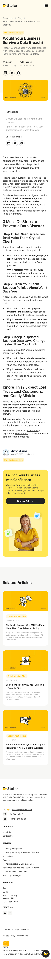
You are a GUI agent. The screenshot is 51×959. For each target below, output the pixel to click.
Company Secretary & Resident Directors (21, 852)
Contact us (32, 430)
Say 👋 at (17, 809)
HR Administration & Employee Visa (18, 864)
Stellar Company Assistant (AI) (10, 896)
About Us (7, 832)
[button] (45, 5)
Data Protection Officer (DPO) (16, 871)
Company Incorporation (13, 848)
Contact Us (8, 836)
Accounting (8, 856)
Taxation (6, 860)
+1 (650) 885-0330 (17, 819)
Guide (5, 892)
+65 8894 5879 (15, 814)
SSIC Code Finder (10, 901)
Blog (5, 888)
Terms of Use (22, 935)
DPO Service (21, 433)
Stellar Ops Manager (12, 875)
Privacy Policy (9, 935)
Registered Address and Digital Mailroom (21, 867)
